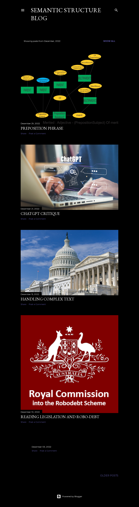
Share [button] (23, 133)
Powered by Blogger (72, 496)
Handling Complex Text (47, 299)
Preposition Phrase (42, 128)
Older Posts (109, 475)
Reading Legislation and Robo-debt (60, 416)
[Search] (116, 9)
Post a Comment (37, 133)
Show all (109, 41)
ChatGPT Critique (40, 213)
